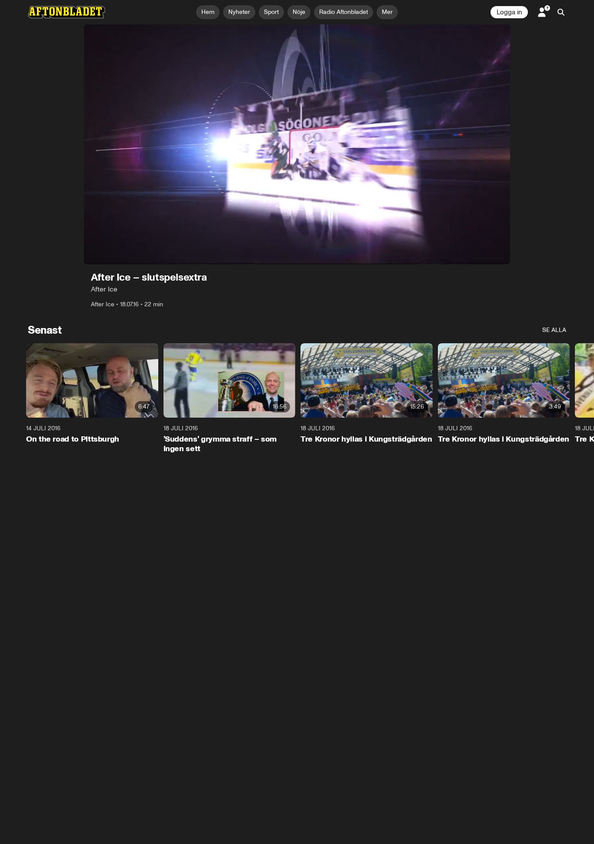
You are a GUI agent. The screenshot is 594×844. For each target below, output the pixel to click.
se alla (554, 330)
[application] (297, 144)
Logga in (509, 12)
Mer (387, 12)
